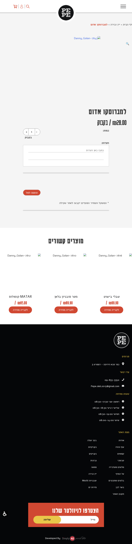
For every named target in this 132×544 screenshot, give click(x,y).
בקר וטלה (92, 440)
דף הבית (127, 24)
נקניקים (93, 453)
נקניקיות (92, 447)
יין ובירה (115, 24)
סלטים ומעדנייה (116, 467)
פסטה (94, 467)
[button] (5, 514)
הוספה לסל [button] (32, 193)
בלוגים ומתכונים (116, 480)
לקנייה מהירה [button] (111, 310)
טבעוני (121, 460)
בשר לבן (120, 487)
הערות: (105, 143)
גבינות (93, 460)
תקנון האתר (118, 494)
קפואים (120, 453)
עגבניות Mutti (89, 480)
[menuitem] (15, 6)
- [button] (36, 132)
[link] (63, 386)
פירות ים (93, 487)
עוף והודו (120, 447)
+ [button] (26, 132)
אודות (121, 440)
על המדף (120, 473)
